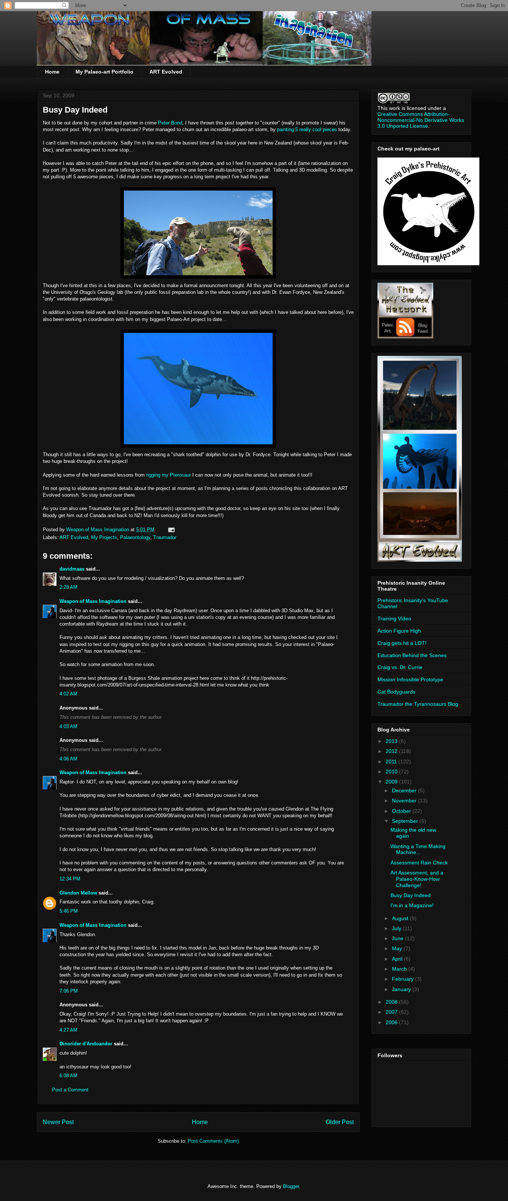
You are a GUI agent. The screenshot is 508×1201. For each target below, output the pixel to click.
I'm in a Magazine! (412, 905)
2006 (392, 1022)
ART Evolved (165, 72)
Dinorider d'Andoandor (86, 1043)
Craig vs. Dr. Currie (399, 667)
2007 (392, 1012)
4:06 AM (68, 759)
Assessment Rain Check (419, 863)
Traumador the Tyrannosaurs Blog (417, 704)
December (405, 790)
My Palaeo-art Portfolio (104, 72)
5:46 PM (69, 911)
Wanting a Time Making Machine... (418, 849)
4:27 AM (68, 1030)
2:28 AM (68, 587)
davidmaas (72, 569)
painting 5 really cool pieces (307, 129)
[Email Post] (170, 529)
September (405, 821)
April (398, 959)
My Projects (104, 537)
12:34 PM (70, 879)
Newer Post (58, 1122)
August (401, 918)
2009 (392, 782)
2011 (392, 762)
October (402, 811)
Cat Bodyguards (396, 692)
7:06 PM (69, 991)
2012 (392, 751)
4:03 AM (68, 726)
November (405, 801)
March (400, 969)
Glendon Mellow (78, 893)
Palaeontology (135, 537)
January (402, 989)
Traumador (164, 537)
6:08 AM (68, 1075)
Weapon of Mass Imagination (93, 601)
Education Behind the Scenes (412, 655)
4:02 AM (68, 694)
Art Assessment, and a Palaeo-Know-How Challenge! (416, 879)
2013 (392, 741)
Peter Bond (170, 123)
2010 (392, 772)
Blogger (291, 1186)
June (398, 938)
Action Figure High (399, 631)
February (403, 979)
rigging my (168, 475)
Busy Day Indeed (410, 895)
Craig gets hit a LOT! (402, 643)
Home (52, 72)
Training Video (394, 618)
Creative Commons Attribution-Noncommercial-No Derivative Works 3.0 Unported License (420, 120)
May (397, 948)
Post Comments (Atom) (213, 1141)
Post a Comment (70, 1090)
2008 (392, 1002)
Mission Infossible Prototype (410, 679)
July (397, 928)
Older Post (340, 1122)
